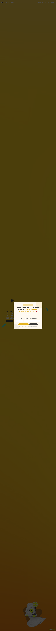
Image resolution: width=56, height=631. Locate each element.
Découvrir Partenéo (33, 324)
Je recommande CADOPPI (23, 324)
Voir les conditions (35, 326)
